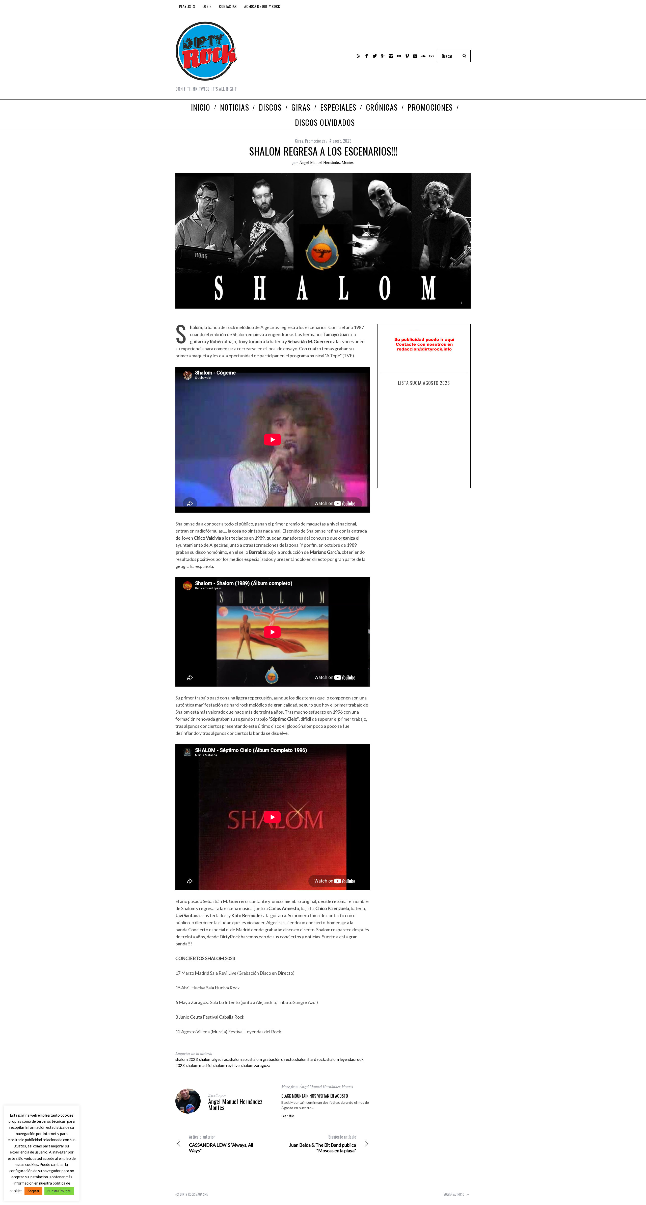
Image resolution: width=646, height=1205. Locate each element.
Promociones (315, 141)
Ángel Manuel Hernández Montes (326, 162)
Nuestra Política (59, 1191)
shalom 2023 (186, 1059)
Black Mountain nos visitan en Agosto (314, 1096)
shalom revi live (226, 1065)
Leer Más (288, 1116)
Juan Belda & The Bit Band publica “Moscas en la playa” (322, 1143)
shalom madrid (198, 1065)
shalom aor (238, 1059)
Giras (299, 141)
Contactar (228, 6)
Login (206, 6)
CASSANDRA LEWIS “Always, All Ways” (221, 1143)
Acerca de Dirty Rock (262, 6)
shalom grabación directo (272, 1059)
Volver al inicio (454, 1194)
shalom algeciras (213, 1059)
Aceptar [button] (33, 1191)
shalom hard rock (310, 1059)
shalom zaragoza (255, 1065)
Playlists (187, 6)
